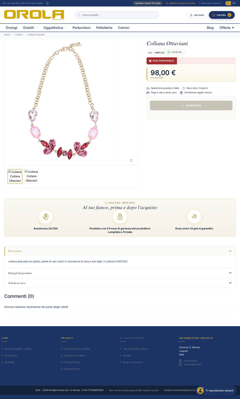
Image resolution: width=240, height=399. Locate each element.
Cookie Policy (72, 368)
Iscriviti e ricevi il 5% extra (147, 3)
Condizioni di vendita (77, 348)
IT (228, 3)
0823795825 (191, 360)
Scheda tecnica (16, 283)
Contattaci (11, 355)
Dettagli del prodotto (20, 273)
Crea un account (133, 362)
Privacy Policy (72, 362)
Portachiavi (82, 28)
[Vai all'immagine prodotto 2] (31, 176)
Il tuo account (132, 338)
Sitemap (9, 362)
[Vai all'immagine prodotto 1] (15, 176)
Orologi (11, 28)
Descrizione (15, 251)
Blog (210, 28)
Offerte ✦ (226, 28)
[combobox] (116, 14)
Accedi (127, 355)
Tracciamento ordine (135, 348)
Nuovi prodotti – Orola (18, 348)
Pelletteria (104, 28)
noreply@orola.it (193, 364)
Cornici (123, 28)
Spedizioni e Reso (74, 355)
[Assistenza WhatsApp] (47, 3)
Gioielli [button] (28, 28)
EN (234, 3)
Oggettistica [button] (53, 28)
